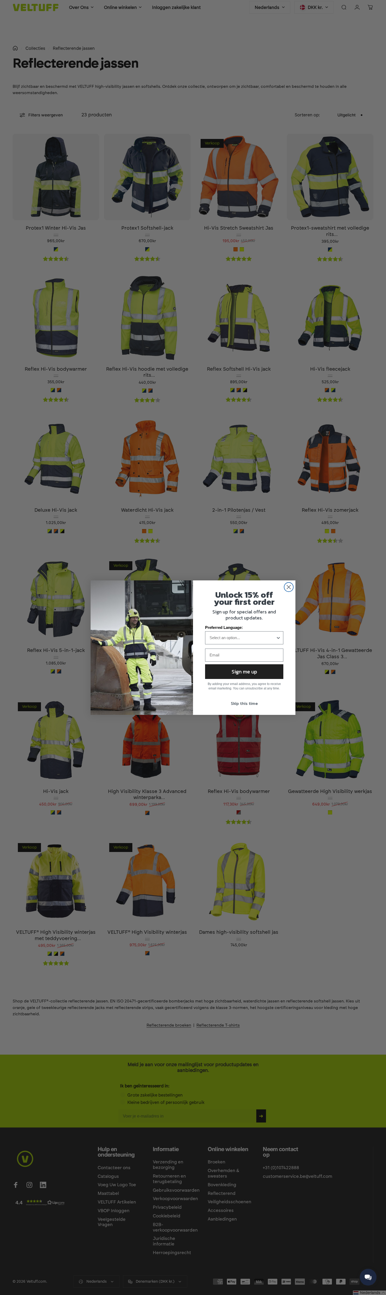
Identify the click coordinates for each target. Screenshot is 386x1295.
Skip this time (244, 703)
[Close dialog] (288, 587)
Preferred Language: (224, 627)
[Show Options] (278, 638)
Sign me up (244, 672)
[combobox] (243, 638)
